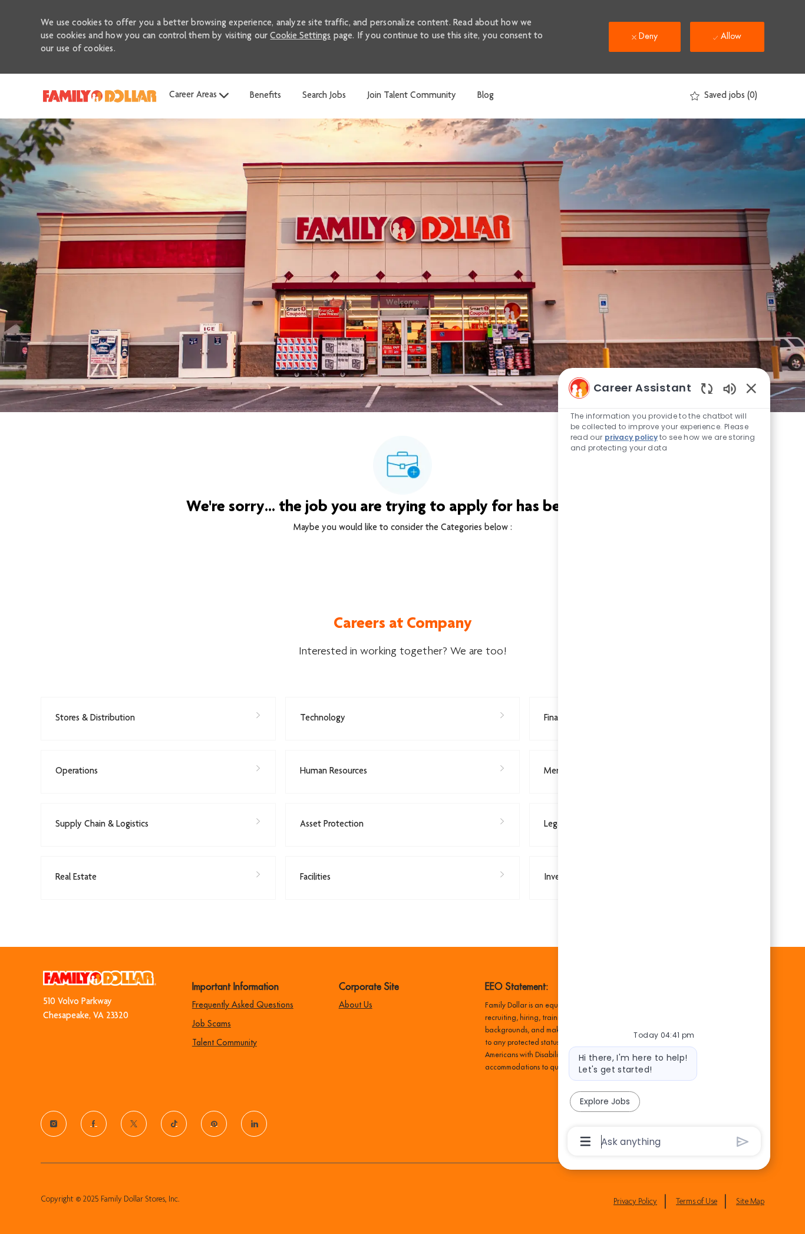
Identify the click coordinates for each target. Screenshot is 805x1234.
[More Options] (585, 1141)
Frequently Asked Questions (242, 1005)
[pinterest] (214, 1124)
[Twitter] (134, 1124)
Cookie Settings (300, 36)
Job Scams (211, 1023)
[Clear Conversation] (706, 388)
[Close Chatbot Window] (751, 388)
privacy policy (631, 437)
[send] (742, 1141)
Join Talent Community (411, 96)
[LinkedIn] (254, 1124)
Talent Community (224, 1042)
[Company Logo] (100, 95)
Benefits (265, 96)
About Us (355, 1005)
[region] (664, 763)
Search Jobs (324, 96)
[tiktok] (174, 1124)
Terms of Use (696, 1202)
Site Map (750, 1202)
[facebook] (94, 1124)
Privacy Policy (635, 1202)
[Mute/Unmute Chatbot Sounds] (729, 388)
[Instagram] (54, 1124)
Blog (485, 96)
